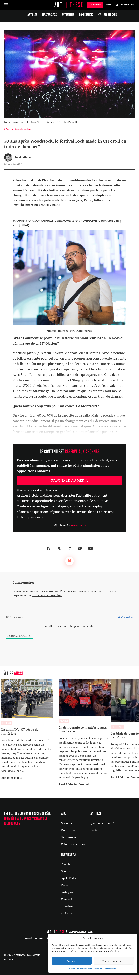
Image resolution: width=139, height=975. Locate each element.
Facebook (67, 899)
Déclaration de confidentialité (102, 968)
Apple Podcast (69, 878)
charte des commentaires (47, 595)
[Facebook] (48, 548)
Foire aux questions (73, 844)
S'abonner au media (69, 480)
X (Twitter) (67, 906)
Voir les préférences (113, 961)
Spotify (65, 871)
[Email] (90, 548)
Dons (108, 4)
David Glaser (23, 157)
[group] (28, 729)
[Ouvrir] (6, 5)
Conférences (86, 14)
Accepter (72, 961)
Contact (95, 830)
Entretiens (68, 14)
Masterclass (49, 14)
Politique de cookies (77, 968)
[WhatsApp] (80, 548)
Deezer (65, 885)
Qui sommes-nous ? (102, 823)
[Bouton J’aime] (69, 561)
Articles (32, 14)
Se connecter (78, 525)
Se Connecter (127, 4)
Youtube (66, 864)
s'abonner (95, 4)
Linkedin (66, 913)
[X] (59, 548)
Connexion (127, 617)
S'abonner (67, 823)
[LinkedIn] (69, 548)
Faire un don (69, 830)
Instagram (67, 892)
